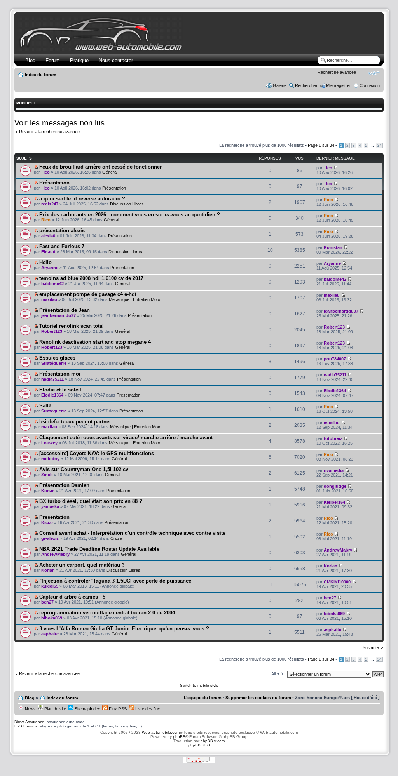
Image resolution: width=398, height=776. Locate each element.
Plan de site (54, 708)
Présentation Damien (64, 485)
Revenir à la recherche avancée (49, 131)
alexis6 (48, 235)
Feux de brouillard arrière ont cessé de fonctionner (100, 167)
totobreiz (333, 438)
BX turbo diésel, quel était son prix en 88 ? (90, 501)
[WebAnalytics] (199, 760)
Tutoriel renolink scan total (71, 326)
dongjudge (335, 486)
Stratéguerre (53, 363)
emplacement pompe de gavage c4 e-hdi (87, 294)
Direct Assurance (29, 722)
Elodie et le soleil (60, 390)
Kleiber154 (334, 502)
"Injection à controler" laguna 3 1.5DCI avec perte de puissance (115, 581)
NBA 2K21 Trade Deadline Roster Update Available (99, 549)
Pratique (79, 60)
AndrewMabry (55, 554)
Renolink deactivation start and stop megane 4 (95, 342)
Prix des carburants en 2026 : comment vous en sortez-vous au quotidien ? (129, 214)
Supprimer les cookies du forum (258, 697)
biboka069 (51, 618)
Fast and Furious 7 (61, 246)
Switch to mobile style (199, 685)
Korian (48, 490)
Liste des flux (147, 708)
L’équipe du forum (203, 697)
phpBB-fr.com (213, 741)
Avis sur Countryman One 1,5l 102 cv (83, 469)
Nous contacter (116, 60)
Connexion (370, 85)
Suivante (371, 647)
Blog (30, 60)
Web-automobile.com (160, 732)
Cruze (116, 538)
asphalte (50, 634)
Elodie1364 (52, 395)
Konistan (333, 247)
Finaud (48, 251)
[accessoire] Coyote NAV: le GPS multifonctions (96, 453)
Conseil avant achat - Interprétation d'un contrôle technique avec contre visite (132, 533)
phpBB (179, 736)
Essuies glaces (57, 358)
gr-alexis (50, 538)
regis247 (49, 204)
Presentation (54, 517)
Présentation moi (59, 374)
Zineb (47, 474)
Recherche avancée (337, 72)
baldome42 (52, 283)
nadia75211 (52, 379)
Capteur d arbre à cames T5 (72, 597)
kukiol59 (49, 586)
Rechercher (306, 85)
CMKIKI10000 (337, 581)
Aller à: (277, 674)
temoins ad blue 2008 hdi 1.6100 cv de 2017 (91, 278)
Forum (52, 60)
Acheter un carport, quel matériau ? (82, 565)
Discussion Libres (127, 204)
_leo (45, 172)
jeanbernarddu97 (58, 315)
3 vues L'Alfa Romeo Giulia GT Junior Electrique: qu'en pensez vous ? (124, 629)
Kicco (47, 522)
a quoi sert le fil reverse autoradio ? (82, 199)
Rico (328, 199)
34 (379, 145)
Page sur (321, 145)
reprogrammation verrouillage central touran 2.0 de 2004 (107, 613)
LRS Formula (26, 726)
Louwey (49, 442)
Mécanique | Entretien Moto (134, 299)
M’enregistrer (338, 85)
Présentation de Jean (64, 310)
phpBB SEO (199, 745)
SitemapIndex (86, 708)
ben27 (47, 602)
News (30, 708)
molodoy (50, 458)
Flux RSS (117, 708)
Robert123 (51, 331)
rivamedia (334, 470)
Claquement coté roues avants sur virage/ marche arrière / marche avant (126, 437)
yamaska (50, 506)
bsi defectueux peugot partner (75, 422)
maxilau (49, 299)
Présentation (54, 183)
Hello (45, 262)
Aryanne (49, 267)
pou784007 (335, 359)
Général (109, 172)
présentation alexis (62, 230)
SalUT (46, 406)
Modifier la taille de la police (374, 73)
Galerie (279, 85)
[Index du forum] (102, 49)
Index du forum (40, 74)
